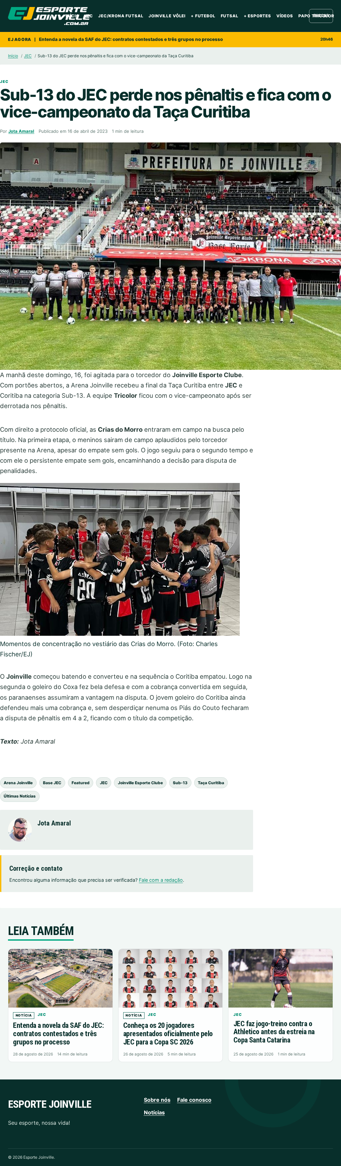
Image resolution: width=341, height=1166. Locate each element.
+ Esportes (257, 15)
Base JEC (52, 782)
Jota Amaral (21, 131)
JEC (89, 15)
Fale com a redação (161, 880)
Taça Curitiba (211, 782)
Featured (81, 782)
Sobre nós (157, 1099)
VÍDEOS (284, 15)
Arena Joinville (18, 782)
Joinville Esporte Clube (140, 782)
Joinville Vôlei (167, 15)
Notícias (154, 1112)
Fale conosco (194, 1099)
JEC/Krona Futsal (120, 15)
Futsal (229, 15)
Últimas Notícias (20, 796)
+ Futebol (203, 15)
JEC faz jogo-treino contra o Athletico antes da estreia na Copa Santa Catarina (274, 1032)
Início (72, 15)
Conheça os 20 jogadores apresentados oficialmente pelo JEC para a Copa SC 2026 (167, 1033)
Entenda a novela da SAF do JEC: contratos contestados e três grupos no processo (131, 39)
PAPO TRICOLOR (316, 15)
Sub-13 (180, 782)
